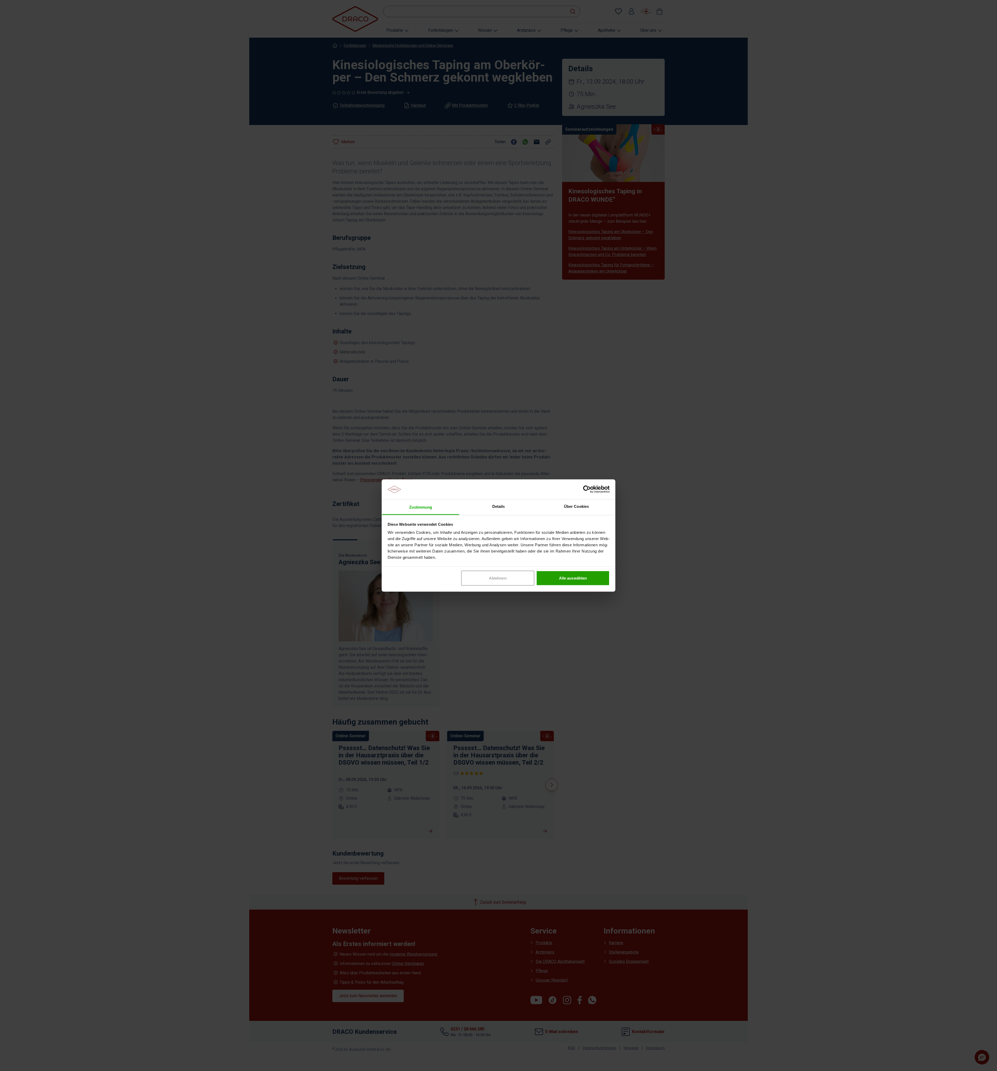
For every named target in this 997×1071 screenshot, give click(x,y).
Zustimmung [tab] (420, 507)
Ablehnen (498, 578)
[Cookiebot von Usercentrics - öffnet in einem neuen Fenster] (587, 489)
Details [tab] (498, 506)
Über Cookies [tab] (576, 506)
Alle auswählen (573, 578)
